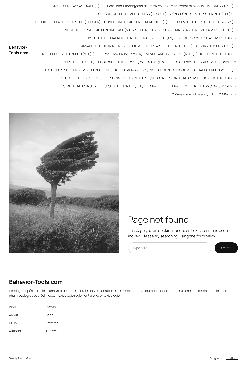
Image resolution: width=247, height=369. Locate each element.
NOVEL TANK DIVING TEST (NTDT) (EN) (174, 54)
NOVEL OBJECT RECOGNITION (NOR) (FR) (68, 54)
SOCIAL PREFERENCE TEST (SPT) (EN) (138, 78)
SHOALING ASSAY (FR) (173, 70)
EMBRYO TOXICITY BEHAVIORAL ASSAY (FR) (206, 22)
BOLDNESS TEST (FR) (222, 6)
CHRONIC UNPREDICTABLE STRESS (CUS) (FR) (132, 14)
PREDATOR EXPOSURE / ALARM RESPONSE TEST (203, 62)
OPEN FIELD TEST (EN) (222, 54)
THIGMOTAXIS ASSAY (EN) (219, 86)
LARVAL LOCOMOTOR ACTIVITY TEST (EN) (207, 38)
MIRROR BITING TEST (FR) (219, 46)
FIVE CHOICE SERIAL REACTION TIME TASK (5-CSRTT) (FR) (195, 30)
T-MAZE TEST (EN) (182, 86)
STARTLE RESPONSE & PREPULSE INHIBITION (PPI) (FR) (103, 86)
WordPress (232, 358)
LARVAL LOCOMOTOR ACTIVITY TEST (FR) (110, 46)
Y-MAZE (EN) (228, 94)
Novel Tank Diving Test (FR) (122, 54)
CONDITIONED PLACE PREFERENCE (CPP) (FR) (138, 22)
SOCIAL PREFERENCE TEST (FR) (84, 78)
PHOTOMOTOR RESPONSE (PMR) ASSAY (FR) (131, 62)
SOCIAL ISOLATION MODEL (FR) (215, 70)
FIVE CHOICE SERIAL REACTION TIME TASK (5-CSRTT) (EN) (106, 30)
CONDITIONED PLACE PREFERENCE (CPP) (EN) (204, 14)
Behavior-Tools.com (18, 50)
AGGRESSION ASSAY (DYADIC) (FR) (78, 6)
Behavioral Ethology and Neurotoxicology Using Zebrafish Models (155, 6)
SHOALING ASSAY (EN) (137, 70)
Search (226, 248)
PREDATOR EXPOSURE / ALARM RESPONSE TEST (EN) (78, 70)
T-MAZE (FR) (156, 86)
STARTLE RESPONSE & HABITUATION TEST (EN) (203, 78)
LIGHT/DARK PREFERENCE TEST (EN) (170, 46)
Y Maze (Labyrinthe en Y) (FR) (194, 94)
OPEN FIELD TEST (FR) (79, 62)
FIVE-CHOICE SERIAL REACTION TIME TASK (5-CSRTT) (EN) (130, 38)
